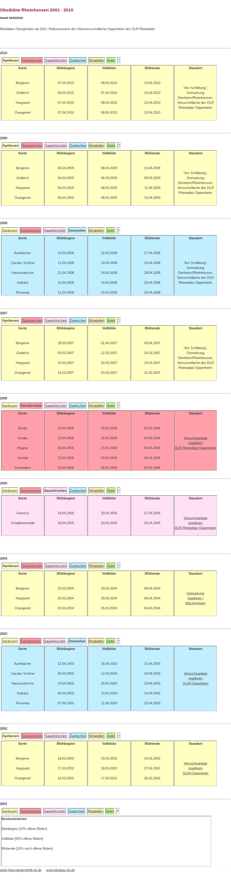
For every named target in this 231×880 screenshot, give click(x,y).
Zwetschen (78, 60)
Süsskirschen (32, 60)
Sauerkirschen (56, 60)
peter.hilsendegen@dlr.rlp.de (20, 870)
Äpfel (111, 60)
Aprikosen (9, 230)
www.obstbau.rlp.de (60, 870)
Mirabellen (96, 60)
